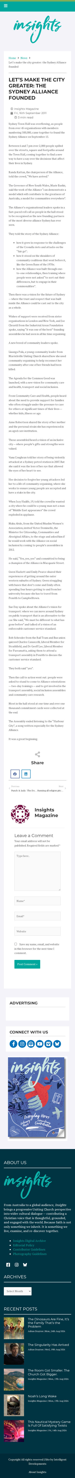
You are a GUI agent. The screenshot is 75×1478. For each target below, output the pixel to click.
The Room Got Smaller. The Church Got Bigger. (49, 1372)
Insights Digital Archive (29, 1241)
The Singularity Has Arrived (48, 1345)
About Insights (37, 1472)
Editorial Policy (24, 1245)
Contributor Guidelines (29, 1249)
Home (12, 58)
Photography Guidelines (30, 1254)
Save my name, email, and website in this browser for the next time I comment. (36, 949)
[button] (15, 774)
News (24, 58)
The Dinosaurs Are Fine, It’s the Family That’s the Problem (48, 1322)
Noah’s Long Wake (42, 1396)
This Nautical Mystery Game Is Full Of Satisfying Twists (49, 1423)
